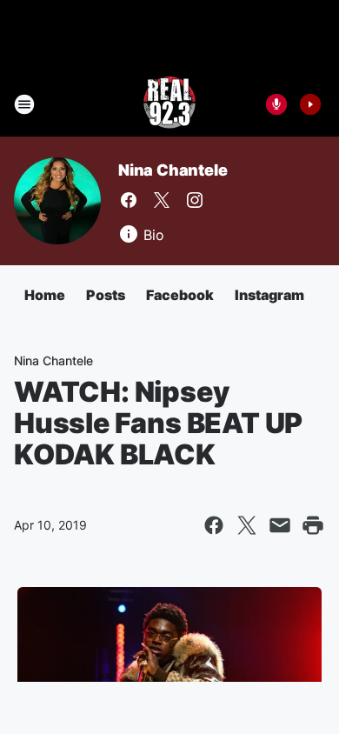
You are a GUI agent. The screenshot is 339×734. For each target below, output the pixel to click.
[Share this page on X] (247, 525)
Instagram (269, 295)
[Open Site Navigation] (24, 104)
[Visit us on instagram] (194, 200)
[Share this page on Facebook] (214, 525)
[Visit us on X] (161, 200)
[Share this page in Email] (280, 525)
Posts (105, 295)
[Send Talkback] (276, 104)
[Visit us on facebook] (128, 200)
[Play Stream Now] (310, 104)
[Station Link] (169, 104)
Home (44, 295)
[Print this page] (313, 525)
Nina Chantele (172, 170)
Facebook (180, 295)
